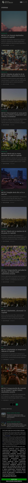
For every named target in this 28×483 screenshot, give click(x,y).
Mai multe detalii (8, 435)
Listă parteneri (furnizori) (9, 476)
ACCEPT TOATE (14, 479)
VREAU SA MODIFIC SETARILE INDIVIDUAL (14, 481)
